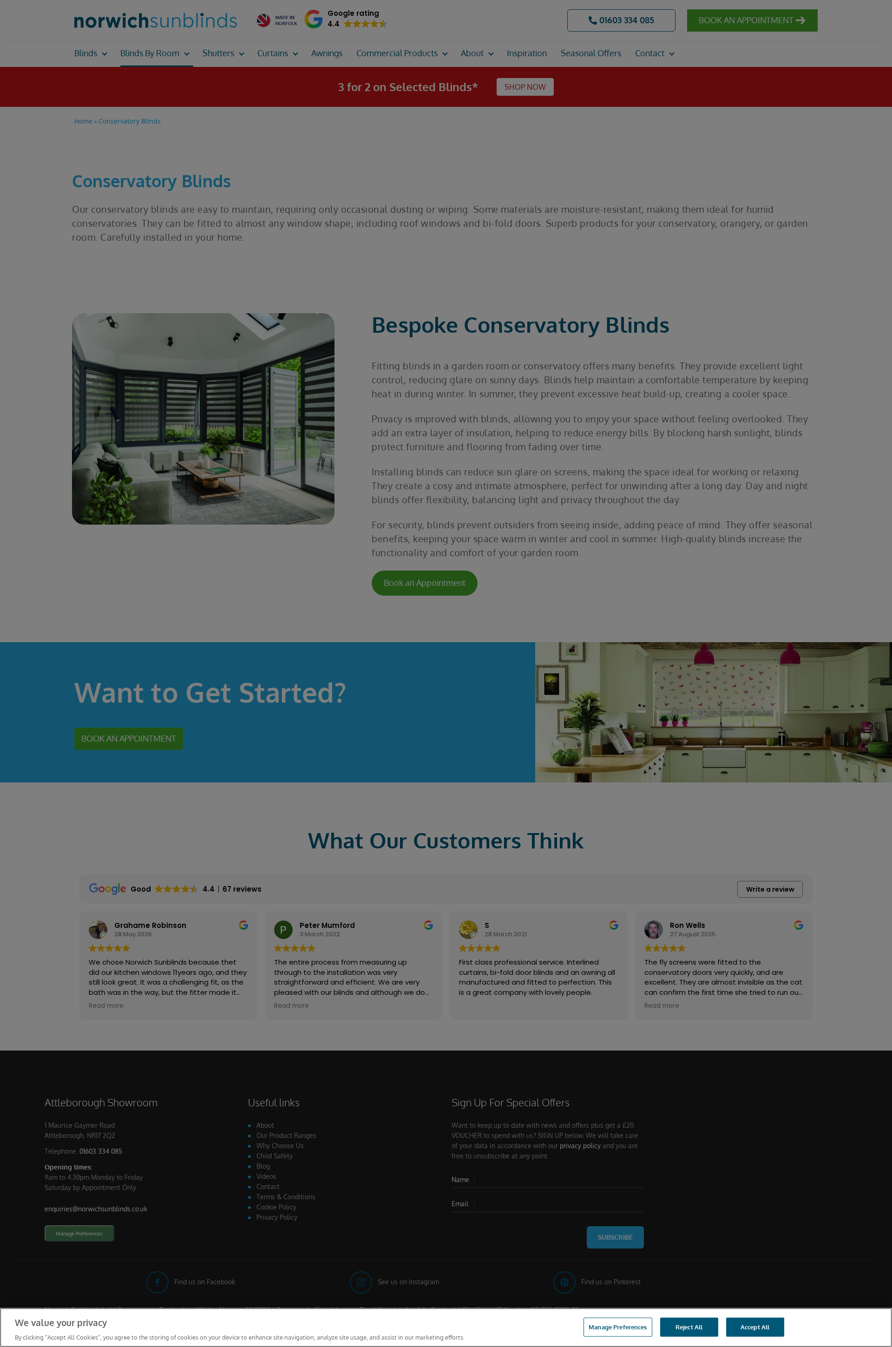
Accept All (755, 1326)
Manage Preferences (618, 1326)
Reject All (689, 1326)
